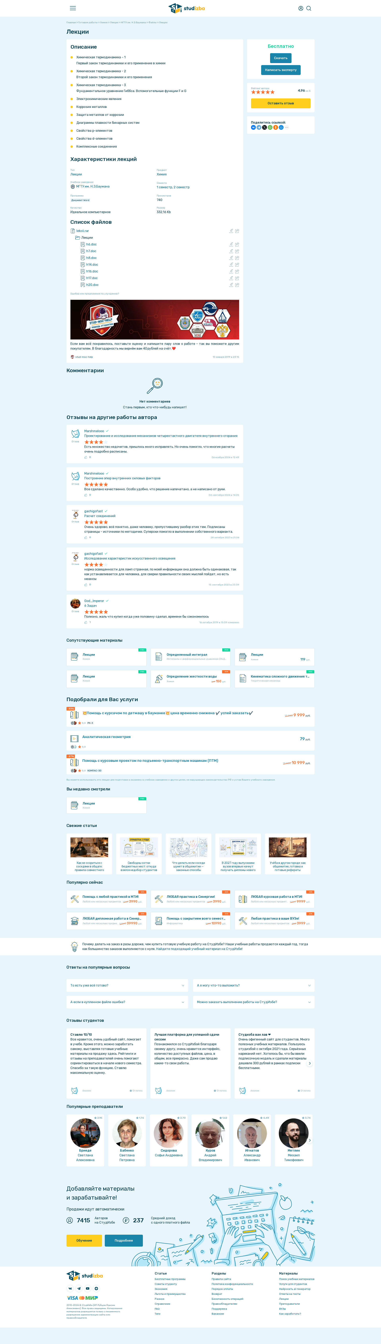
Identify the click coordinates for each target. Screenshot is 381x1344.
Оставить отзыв (281, 103)
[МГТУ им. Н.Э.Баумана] (72, 723)
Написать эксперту (281, 70)
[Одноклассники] (275, 127)
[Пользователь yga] (75, 747)
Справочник (162, 1303)
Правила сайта (221, 1279)
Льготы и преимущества (170, 1293)
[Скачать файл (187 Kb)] (231, 278)
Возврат (217, 1293)
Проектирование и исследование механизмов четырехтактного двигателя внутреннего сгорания (161, 436)
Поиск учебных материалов (297, 1279)
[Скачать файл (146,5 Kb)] (231, 244)
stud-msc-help (84, 357)
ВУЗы (282, 1308)
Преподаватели (289, 1303)
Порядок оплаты (222, 1288)
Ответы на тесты (289, 1293)
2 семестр (182, 187)
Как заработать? (290, 1313)
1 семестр (164, 187)
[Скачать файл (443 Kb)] (231, 258)
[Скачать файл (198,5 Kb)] (231, 271)
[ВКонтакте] (253, 127)
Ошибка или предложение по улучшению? (94, 293)
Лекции (76, 174)
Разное (159, 1298)
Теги (157, 1313)
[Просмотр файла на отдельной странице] (237, 231)
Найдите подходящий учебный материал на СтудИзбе (199, 949)
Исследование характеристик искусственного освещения (129, 558)
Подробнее (124, 1240)
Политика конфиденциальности (232, 1283)
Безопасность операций (227, 1298)
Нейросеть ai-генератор (295, 1288)
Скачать (281, 58)
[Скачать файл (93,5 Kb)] (231, 285)
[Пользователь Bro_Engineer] (75, 723)
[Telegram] (259, 127)
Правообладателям (224, 1303)
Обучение (84, 1240)
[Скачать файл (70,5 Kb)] (231, 251)
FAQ (157, 1308)
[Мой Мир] (281, 127)
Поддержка (219, 1308)
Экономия (161, 1288)
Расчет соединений (99, 516)
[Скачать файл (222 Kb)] (231, 265)
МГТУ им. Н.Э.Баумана (93, 186)
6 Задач (90, 606)
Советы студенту (166, 1283)
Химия (162, 174)
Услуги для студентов (293, 1283)
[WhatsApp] (270, 127)
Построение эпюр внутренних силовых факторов (122, 478)
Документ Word (80, 200)
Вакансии (218, 1313)
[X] (264, 127)
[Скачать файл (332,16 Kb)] (231, 231)
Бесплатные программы (170, 1279)
